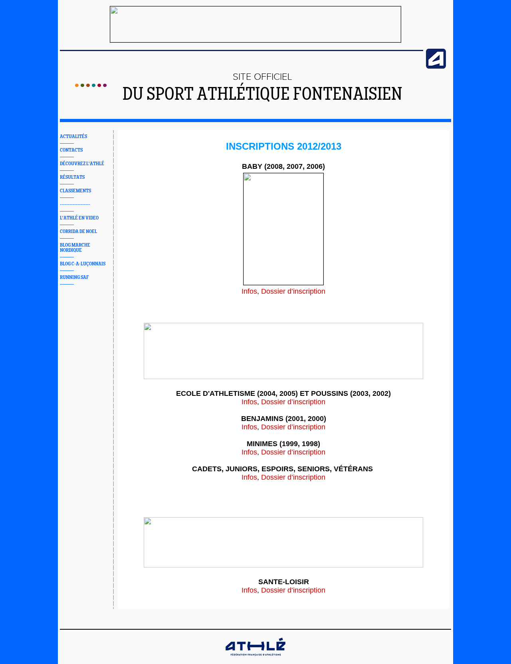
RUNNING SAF (74, 277)
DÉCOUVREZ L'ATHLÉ (82, 163)
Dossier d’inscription (293, 291)
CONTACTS (71, 150)
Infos (249, 291)
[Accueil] (91, 85)
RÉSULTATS (72, 177)
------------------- (75, 204)
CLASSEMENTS (75, 191)
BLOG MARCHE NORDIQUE (75, 248)
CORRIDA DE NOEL (78, 231)
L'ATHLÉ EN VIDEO (79, 218)
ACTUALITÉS (73, 136)
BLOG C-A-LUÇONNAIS (82, 264)
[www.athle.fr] (436, 67)
